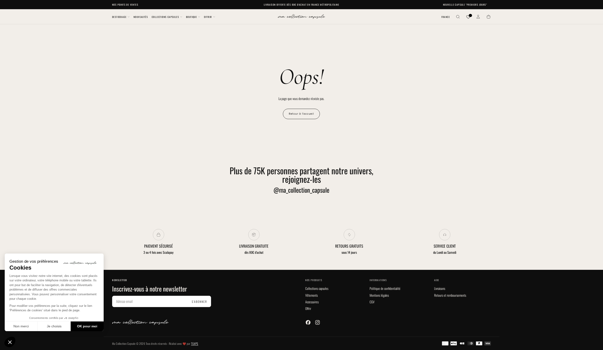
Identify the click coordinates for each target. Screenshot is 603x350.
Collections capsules (316, 288)
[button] (445, 17)
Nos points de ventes (125, 4)
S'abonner (199, 302)
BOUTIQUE (191, 17)
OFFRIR (208, 17)
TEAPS (194, 344)
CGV (372, 301)
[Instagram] (317, 322)
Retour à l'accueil (301, 114)
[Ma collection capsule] (140, 322)
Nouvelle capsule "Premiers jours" (465, 4)
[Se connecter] (478, 17)
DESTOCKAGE (119, 17)
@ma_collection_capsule (301, 190)
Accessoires (312, 301)
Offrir (308, 308)
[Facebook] (308, 322)
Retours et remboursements (450, 295)
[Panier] (488, 17)
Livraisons (439, 288)
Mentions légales (379, 295)
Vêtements (311, 295)
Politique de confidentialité (385, 288)
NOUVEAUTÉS (141, 17)
